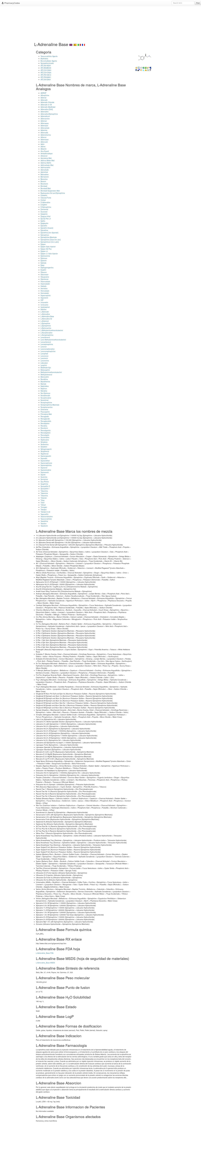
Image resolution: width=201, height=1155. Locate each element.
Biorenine (44, 179)
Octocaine (44, 409)
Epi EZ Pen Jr (46, 218)
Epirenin (44, 260)
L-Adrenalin (45, 312)
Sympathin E (45, 486)
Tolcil (42, 502)
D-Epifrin (44, 204)
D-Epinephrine (46, 207)
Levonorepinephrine (48, 351)
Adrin (42, 144)
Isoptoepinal (45, 307)
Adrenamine (45, 118)
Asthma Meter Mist (47, 160)
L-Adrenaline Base (47, 316)
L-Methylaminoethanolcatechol (52, 330)
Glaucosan (45, 274)
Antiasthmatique (46, 153)
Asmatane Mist (46, 158)
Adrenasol (44, 125)
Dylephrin (44, 214)
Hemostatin (45, 293)
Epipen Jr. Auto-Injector (49, 253)
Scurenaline (45, 437)
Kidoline (43, 309)
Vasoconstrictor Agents (49, 56)
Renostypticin (45, 433)
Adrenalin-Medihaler (48, 107)
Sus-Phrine (45, 481)
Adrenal (43, 97)
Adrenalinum (45, 116)
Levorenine (45, 360)
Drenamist (44, 209)
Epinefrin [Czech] (47, 228)
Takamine (44, 493)
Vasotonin (44, 526)
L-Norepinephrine (47, 335)
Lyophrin (44, 365)
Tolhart (43, 505)
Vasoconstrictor (46, 519)
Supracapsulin (46, 456)
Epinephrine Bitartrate (49, 237)
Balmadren (45, 174)
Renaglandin (45, 419)
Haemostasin (45, 281)
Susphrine (44, 484)
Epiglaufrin (44, 223)
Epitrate (43, 263)
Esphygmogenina (47, 267)
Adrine (43, 146)
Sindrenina (45, 444)
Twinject (44, 509)
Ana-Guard (45, 151)
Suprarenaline (46, 470)
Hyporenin (44, 298)
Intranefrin (44, 302)
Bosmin (43, 181)
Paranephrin (45, 412)
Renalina (44, 426)
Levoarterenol (46, 342)
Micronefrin (45, 377)
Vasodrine (44, 521)
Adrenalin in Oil (46, 104)
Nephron (44, 388)
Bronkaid (44, 186)
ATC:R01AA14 (46, 75)
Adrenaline (45, 111)
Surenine (44, 477)
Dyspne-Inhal (45, 216)
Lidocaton (44, 363)
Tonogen (44, 507)
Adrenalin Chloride (47, 102)
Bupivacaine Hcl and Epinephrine (53, 193)
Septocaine (45, 440)
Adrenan (44, 121)
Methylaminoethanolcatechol (51, 372)
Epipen (43, 244)
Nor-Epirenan (45, 393)
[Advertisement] (100, 23)
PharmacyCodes (12, 2)
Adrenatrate (45, 128)
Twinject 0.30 (45, 512)
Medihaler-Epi (46, 367)
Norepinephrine (46, 402)
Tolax (43, 500)
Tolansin (44, 498)
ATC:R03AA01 (46, 77)
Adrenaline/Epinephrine (49, 114)
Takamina (44, 491)
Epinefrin (44, 225)
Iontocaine (44, 305)
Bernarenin (45, 177)
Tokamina (44, 495)
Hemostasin (45, 291)
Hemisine (44, 288)
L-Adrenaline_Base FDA (44, 953)
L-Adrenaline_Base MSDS (45, 963)
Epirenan (44, 258)
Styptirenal (44, 453)
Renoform (44, 428)
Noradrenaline (46, 398)
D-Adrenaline (45, 202)
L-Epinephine (45, 323)
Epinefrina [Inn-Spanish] (49, 232)
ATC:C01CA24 (46, 72)
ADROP (43, 93)
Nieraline (44, 391)
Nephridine (45, 386)
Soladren (44, 447)
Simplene (44, 442)
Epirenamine (45, 256)
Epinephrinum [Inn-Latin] (50, 242)
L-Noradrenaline (46, 332)
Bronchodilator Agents (49, 61)
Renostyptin (45, 435)
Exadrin (43, 270)
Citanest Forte (46, 198)
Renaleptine (45, 423)
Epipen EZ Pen (46, 249)
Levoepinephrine (47, 344)
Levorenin (44, 358)
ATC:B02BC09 (46, 68)
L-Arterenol (45, 321)
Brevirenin (44, 184)
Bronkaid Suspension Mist (50, 191)
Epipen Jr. (44, 251)
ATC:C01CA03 (46, 70)
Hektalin (44, 286)
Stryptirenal (45, 451)
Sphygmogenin (46, 449)
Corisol (43, 200)
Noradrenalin (45, 395)
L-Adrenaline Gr (46, 319)
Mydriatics (44, 58)
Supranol (44, 467)
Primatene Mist (46, 414)
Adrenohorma (46, 135)
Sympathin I (45, 488)
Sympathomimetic (47, 63)
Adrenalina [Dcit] (47, 109)
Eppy (42, 265)
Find (197, 3)
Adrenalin (44, 100)
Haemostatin (45, 284)
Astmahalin (45, 170)
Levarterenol (45, 337)
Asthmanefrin (45, 167)
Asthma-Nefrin (46, 163)
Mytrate (43, 384)
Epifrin (43, 221)
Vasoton (44, 523)
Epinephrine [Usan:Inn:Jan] (51, 239)
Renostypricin (46, 430)
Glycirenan (45, 279)
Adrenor (44, 137)
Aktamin (44, 149)
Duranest (44, 211)
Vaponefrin (45, 514)
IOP (42, 300)
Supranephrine (46, 465)
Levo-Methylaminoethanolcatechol (53, 339)
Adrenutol (44, 142)
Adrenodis (44, 132)
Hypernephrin (46, 295)
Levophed (44, 353)
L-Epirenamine (46, 328)
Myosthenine (45, 381)
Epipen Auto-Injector (48, 246)
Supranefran (45, 460)
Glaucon (44, 272)
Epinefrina (44, 230)
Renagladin (45, 416)
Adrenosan (45, 139)
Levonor (44, 346)
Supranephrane (46, 463)
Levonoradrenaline (47, 349)
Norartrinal (44, 400)
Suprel (43, 474)
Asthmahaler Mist (47, 165)
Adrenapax (45, 123)
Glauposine (45, 277)
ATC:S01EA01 (46, 79)
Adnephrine (45, 95)
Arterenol (44, 156)
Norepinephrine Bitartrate (50, 405)
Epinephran (45, 235)
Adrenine (44, 130)
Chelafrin (44, 195)
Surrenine (44, 479)
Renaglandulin (46, 421)
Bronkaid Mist (46, 188)
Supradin (44, 458)
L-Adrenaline (45, 314)
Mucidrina (44, 379)
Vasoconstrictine (47, 516)
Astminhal (44, 172)
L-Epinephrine (46, 325)
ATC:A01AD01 (46, 65)
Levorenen (45, 356)
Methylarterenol (46, 374)
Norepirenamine (46, 407)
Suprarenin (45, 472)
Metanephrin (45, 370)
